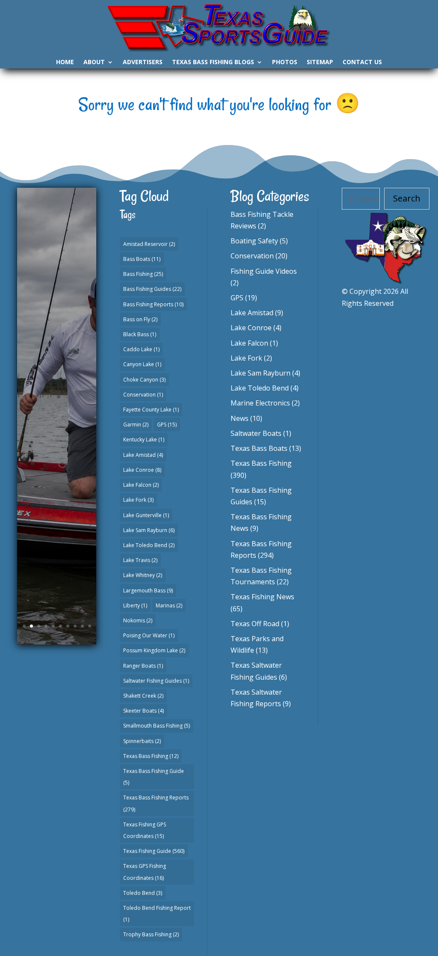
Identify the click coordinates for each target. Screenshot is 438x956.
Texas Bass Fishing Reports (156, 803)
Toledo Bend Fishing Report (157, 913)
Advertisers (143, 62)
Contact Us (362, 62)
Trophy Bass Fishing (151, 934)
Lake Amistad (143, 455)
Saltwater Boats (256, 433)
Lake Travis (140, 560)
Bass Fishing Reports (153, 304)
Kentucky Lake (143, 439)
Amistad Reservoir (149, 244)
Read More (57, 519)
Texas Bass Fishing (150, 756)
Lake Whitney (142, 575)
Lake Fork (138, 499)
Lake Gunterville (146, 515)
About (94, 62)
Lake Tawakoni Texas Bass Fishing (57, 355)
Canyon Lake (142, 364)
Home (65, 62)
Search (406, 198)
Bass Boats (141, 259)
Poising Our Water (149, 635)
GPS (167, 424)
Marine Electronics (260, 403)
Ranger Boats (143, 665)
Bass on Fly (140, 319)
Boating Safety (254, 241)
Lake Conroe (142, 470)
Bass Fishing (143, 274)
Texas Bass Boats (259, 448)
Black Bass (139, 334)
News (240, 418)
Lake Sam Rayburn (149, 530)
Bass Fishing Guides (152, 289)
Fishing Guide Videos (264, 271)
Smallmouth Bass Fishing (156, 725)
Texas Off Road (255, 623)
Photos (284, 62)
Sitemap (320, 62)
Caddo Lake (141, 349)
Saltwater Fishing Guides (156, 680)
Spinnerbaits (142, 741)
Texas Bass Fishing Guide (153, 776)
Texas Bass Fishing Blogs (213, 62)
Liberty (135, 605)
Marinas (169, 605)
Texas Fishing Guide (153, 851)
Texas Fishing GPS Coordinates (144, 830)
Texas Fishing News (262, 596)
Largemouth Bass (148, 590)
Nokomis (137, 620)
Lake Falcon (141, 484)
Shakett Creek (143, 695)
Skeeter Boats (143, 710)
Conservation (143, 394)
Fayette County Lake (151, 409)
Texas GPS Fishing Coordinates (144, 871)
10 (89, 626)
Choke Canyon (144, 379)
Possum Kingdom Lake (154, 650)
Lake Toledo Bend (149, 545)
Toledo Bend (142, 893)
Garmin (135, 424)
